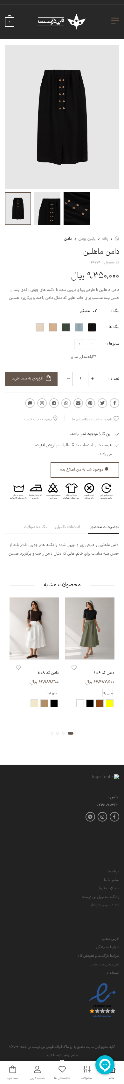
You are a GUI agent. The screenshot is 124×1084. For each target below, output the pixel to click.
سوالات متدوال (108, 888)
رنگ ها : (113, 327)
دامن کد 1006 (104, 673)
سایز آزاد (108, 693)
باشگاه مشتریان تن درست (100, 897)
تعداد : (113, 379)
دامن (68, 239)
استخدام (113, 973)
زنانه (105, 239)
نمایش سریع (90, 653)
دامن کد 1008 (48, 673)
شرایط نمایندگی (107, 947)
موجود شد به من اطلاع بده (81, 470)
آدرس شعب (110, 939)
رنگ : (115, 311)
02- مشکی (88, 311)
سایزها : (113, 344)
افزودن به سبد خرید (27, 379)
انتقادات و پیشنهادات (104, 905)
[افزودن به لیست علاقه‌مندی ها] (74, 668)
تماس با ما (111, 880)
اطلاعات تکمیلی (67, 527)
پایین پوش (87, 239)
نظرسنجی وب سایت (104, 964)
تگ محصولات (35, 527)
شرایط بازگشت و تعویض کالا (98, 956)
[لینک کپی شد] (30, 403)
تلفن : (113, 797)
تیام (49, 1055)
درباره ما (113, 871)
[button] (70, 733)
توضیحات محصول (104, 527)
